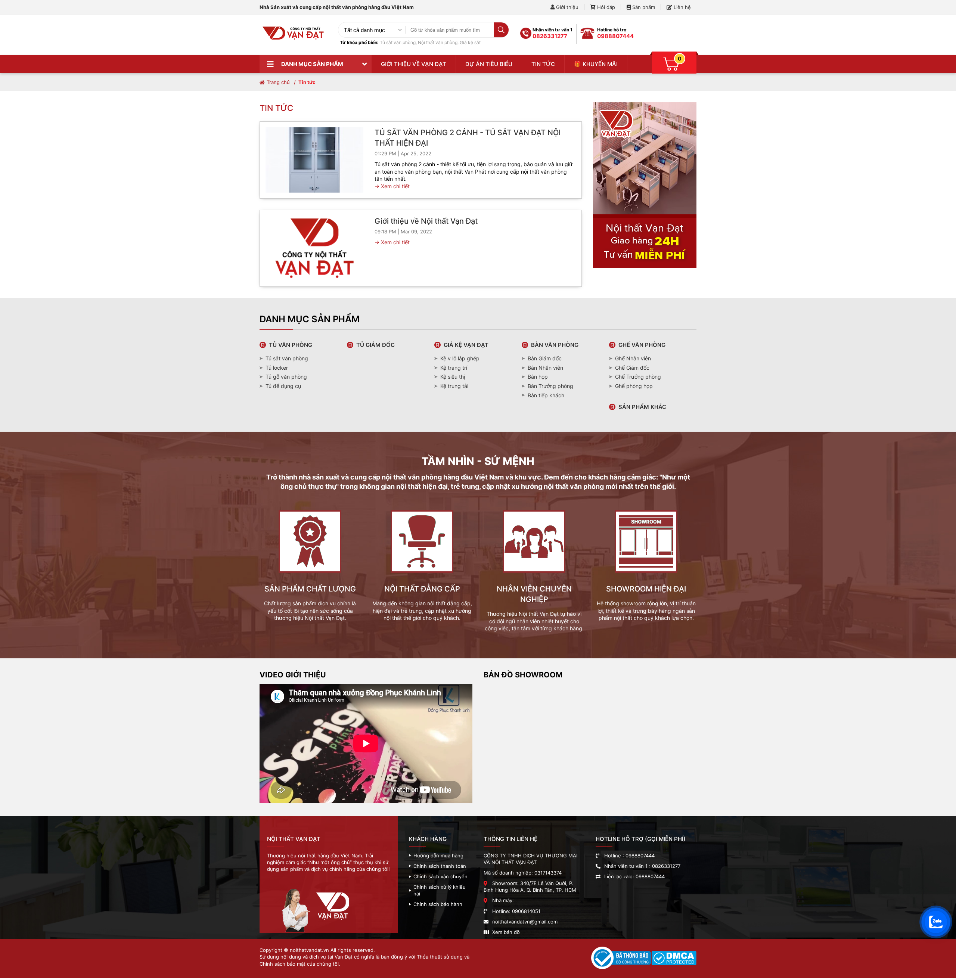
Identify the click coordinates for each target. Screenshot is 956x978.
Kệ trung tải (454, 386)
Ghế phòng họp (634, 386)
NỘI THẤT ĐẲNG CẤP (422, 588)
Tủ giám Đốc (375, 344)
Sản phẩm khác (642, 406)
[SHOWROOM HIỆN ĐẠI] (646, 576)
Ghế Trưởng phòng (638, 376)
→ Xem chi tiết (392, 186)
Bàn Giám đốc (545, 358)
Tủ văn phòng (290, 344)
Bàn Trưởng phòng (550, 386)
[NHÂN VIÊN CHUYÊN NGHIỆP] (534, 576)
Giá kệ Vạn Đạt (466, 344)
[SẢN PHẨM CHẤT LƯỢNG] (310, 576)
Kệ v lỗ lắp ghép (459, 358)
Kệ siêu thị (452, 376)
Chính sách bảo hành (437, 904)
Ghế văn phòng (641, 344)
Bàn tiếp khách (546, 395)
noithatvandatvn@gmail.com (525, 922)
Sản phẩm (643, 7)
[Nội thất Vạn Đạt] (293, 42)
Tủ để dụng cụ (283, 386)
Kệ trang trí (453, 367)
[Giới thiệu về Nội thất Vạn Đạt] (314, 248)
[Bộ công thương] (621, 959)
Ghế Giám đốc (632, 367)
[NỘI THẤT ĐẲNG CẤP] (422, 576)
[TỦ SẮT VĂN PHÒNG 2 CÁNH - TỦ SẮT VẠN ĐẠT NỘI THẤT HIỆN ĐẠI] (314, 160)
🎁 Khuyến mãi (596, 64)
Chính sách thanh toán (439, 866)
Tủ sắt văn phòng (398, 42)
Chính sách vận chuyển (440, 876)
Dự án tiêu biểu (488, 64)
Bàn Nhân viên (545, 367)
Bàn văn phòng (554, 344)
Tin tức (543, 64)
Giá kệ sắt (470, 42)
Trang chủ (278, 82)
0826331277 (550, 36)
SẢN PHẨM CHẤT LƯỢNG (310, 588)
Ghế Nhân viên (633, 358)
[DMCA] (673, 959)
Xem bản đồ (506, 932)
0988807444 (615, 36)
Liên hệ (681, 7)
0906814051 (526, 911)
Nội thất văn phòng (437, 42)
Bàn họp (538, 376)
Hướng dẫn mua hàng (438, 856)
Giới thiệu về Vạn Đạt (413, 64)
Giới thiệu (566, 7)
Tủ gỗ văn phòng (286, 376)
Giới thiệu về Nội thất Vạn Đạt (426, 221)
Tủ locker (277, 367)
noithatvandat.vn (309, 950)
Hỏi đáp (605, 7)
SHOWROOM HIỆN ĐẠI (646, 588)
